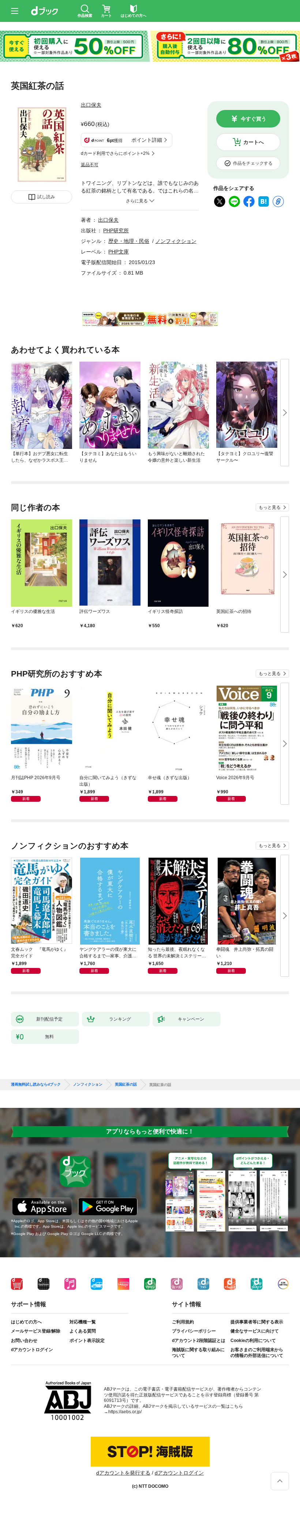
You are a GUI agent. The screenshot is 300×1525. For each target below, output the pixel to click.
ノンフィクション (175, 241)
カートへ (253, 142)
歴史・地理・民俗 (128, 241)
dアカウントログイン (32, 1349)
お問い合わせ (24, 1340)
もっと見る (270, 507)
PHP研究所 (116, 230)
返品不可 (89, 164)
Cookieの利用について (253, 1340)
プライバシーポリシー (194, 1331)
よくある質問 (83, 1331)
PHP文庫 (118, 252)
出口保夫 (91, 105)
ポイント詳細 (146, 140)
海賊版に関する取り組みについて (198, 1352)
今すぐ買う (253, 119)
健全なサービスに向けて (254, 1331)
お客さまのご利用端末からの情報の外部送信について (256, 1352)
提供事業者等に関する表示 (256, 1321)
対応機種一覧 (83, 1321)
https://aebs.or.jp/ (125, 1411)
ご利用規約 (183, 1321)
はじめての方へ (26, 1321)
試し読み (46, 196)
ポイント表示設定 (87, 1340)
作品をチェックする (253, 163)
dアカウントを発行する (123, 1473)
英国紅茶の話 (126, 1084)
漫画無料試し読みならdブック (36, 1084)
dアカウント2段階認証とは (198, 1340)
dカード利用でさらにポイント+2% (115, 153)
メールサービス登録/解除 (35, 1331)
